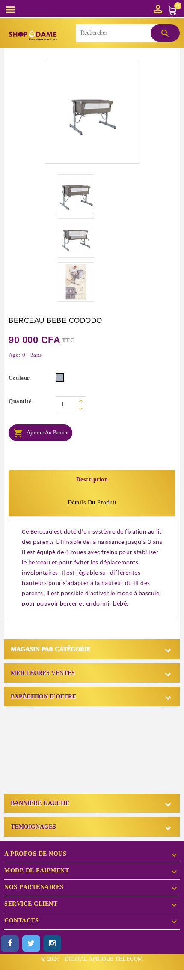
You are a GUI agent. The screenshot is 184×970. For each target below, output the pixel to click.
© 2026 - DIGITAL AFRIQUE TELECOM (92, 958)
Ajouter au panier (40, 433)
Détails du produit (92, 502)
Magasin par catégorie (50, 649)
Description (92, 479)
